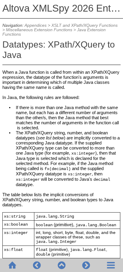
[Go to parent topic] (61, 265)
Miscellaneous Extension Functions (39, 30)
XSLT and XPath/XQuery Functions (84, 25)
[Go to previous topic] (36, 265)
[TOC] (111, 265)
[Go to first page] (12, 265)
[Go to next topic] (86, 265)
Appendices (35, 25)
